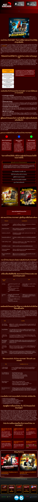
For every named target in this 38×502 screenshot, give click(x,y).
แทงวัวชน (19, 490)
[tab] (8, 71)
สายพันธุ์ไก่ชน (4, 45)
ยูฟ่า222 (19, 213)
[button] (19, 11)
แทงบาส (34, 490)
